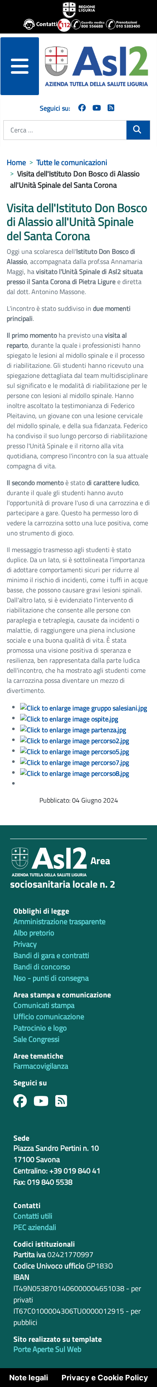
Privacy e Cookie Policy (105, 1377)
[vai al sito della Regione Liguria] (78, 9)
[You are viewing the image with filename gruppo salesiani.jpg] (83, 707)
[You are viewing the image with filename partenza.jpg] (73, 729)
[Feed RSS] (64, 1103)
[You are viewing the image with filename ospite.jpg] (69, 718)
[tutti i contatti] (37, 25)
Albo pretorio (33, 932)
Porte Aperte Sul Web (47, 1349)
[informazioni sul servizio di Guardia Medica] (84, 25)
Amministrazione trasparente (59, 921)
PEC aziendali (34, 1227)
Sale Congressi (36, 1039)
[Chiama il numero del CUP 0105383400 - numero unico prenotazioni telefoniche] (119, 25)
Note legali (28, 1377)
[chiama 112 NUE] (60, 25)
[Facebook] (82, 108)
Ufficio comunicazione (48, 1016)
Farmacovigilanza (40, 1066)
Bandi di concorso (41, 966)
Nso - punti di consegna (51, 978)
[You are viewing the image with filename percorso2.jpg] (74, 740)
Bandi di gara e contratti (51, 955)
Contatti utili (32, 1216)
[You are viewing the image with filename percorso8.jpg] (74, 772)
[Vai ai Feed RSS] (111, 108)
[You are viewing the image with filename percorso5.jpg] (74, 751)
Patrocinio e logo (40, 1027)
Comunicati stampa (44, 1005)
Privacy (25, 944)
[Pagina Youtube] (97, 108)
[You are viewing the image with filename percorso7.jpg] (74, 762)
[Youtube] (44, 1103)
